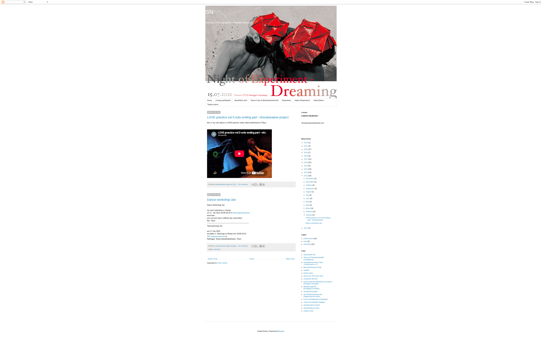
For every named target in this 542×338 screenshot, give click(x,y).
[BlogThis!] (255, 184)
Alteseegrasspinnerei (241, 213)
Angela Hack (308, 311)
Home (209, 100)
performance (308, 239)
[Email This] (252, 184)
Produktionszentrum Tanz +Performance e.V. (313, 263)
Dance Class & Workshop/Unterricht (264, 100)
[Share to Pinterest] (263, 184)
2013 (306, 172)
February (309, 212)
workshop (217, 249)
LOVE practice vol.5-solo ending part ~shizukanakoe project (248, 117)
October (309, 185)
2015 (306, 166)
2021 (306, 146)
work (305, 241)
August (309, 192)
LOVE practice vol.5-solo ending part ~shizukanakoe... (318, 219)
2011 (306, 228)
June (308, 198)
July (307, 195)
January (309, 215)
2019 (306, 153)
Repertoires (286, 100)
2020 (306, 149)
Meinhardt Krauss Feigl (312, 267)
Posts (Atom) (222, 263)
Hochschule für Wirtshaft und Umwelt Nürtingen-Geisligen (317, 283)
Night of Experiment (302, 100)
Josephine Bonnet (310, 279)
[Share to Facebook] (260, 184)
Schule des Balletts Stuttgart (314, 302)
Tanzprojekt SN (309, 255)
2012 (306, 176)
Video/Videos (318, 100)
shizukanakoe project (311, 305)
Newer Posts (213, 259)
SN (209, 12)
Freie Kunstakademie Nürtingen (315, 299)
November (310, 182)
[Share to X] (258, 184)
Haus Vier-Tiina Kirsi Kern (313, 276)
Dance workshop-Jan (221, 199)
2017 (306, 159)
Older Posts (290, 259)
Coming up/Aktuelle (223, 100)
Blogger (281, 331)
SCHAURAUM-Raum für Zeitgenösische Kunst (312, 295)
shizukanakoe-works (311, 308)
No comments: (243, 184)
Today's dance (212, 105)
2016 (306, 162)
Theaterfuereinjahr (310, 292)
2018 (306, 156)
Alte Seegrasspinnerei (216, 236)
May (308, 202)
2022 (306, 143)
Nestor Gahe (308, 273)
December (310, 179)
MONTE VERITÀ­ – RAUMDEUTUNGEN (311, 288)
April (308, 205)
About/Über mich (240, 100)
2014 (306, 169)
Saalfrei (306, 270)
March (308, 208)
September (310, 189)
